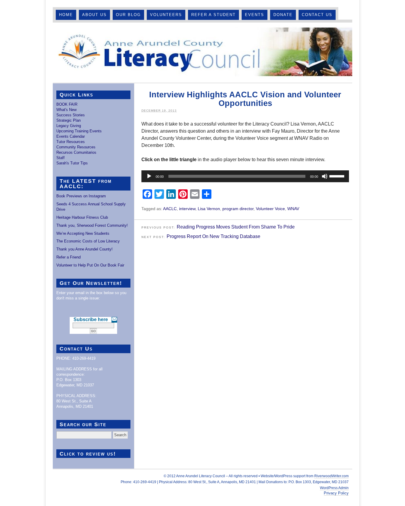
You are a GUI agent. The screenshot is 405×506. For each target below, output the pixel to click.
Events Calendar (70, 136)
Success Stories (70, 115)
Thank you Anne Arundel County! (84, 249)
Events (254, 14)
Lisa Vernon (209, 208)
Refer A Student (213, 14)
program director (237, 208)
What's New (66, 109)
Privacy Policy (336, 493)
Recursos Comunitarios (76, 152)
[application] (245, 176)
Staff (60, 158)
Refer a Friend (68, 257)
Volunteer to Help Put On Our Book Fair (90, 265)
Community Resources (75, 147)
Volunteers (166, 14)
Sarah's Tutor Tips (72, 163)
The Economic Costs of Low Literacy (88, 241)
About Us (94, 14)
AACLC (170, 208)
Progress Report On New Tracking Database (213, 236)
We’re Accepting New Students (82, 233)
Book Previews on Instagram (81, 196)
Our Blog (128, 14)
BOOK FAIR (66, 104)
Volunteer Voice (270, 208)
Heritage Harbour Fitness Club (82, 217)
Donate (283, 14)
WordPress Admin (334, 488)
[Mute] (325, 176)
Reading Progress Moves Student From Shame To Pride (236, 226)
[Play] (149, 176)
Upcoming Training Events (79, 131)
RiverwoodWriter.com (331, 476)
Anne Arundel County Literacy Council (202, 53)
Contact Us (317, 14)
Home (66, 14)
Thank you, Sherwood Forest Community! (92, 225)
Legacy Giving (68, 125)
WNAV (293, 208)
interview (187, 208)
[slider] (337, 175)
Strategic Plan (68, 120)
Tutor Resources (70, 141)
